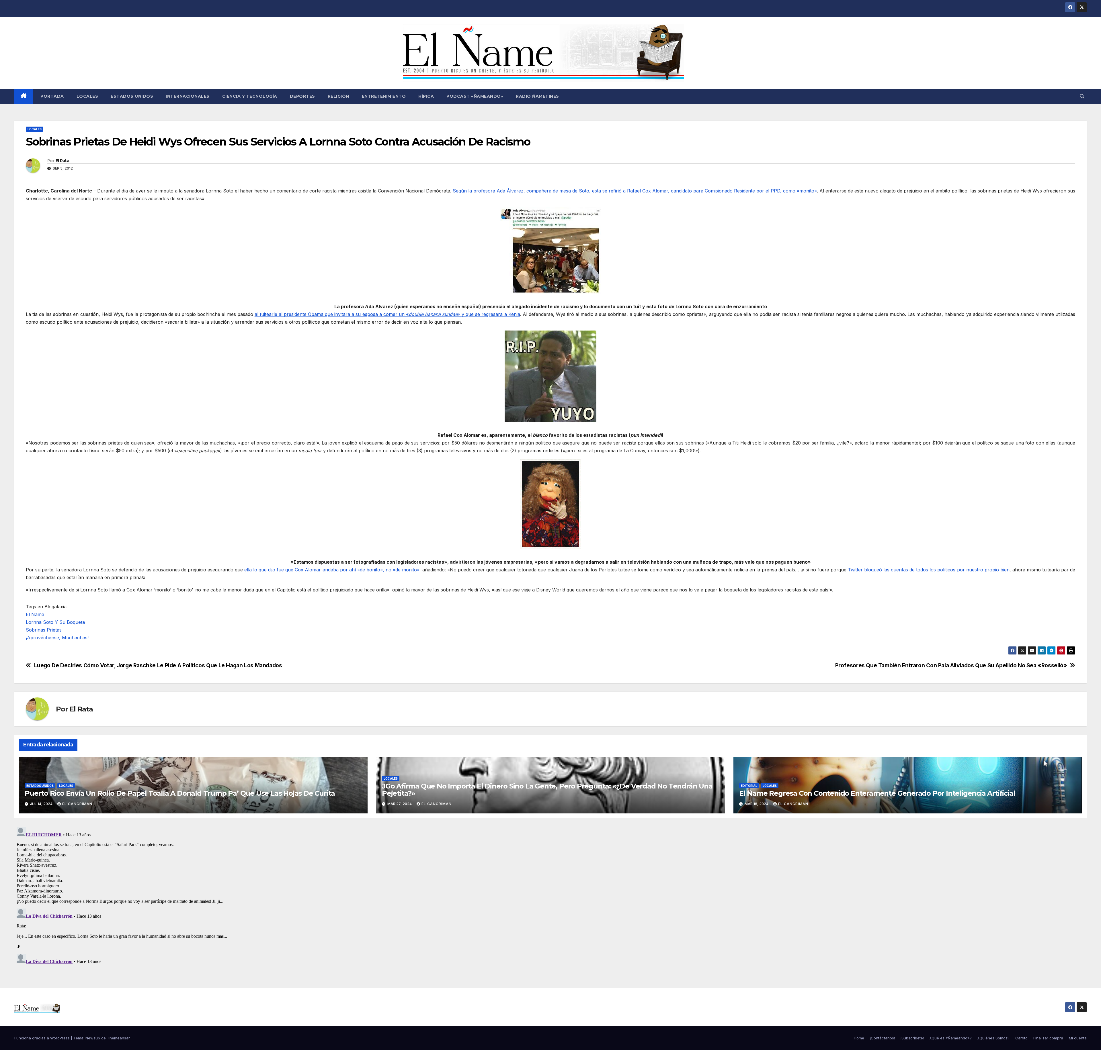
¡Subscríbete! (912, 1038)
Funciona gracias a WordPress (42, 1038)
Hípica (426, 96)
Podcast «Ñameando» (474, 96)
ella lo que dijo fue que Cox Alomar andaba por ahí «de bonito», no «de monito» (331, 570)
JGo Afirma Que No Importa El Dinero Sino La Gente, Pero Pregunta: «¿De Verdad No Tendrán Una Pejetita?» (547, 789)
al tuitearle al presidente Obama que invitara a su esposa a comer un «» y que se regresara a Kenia (387, 314)
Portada (51, 96)
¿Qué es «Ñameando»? (951, 1038)
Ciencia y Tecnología (249, 96)
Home (859, 1038)
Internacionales (188, 96)
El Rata (62, 160)
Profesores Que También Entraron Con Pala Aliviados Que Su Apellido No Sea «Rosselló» (951, 665)
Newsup (92, 1038)
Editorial (749, 785)
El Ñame (35, 614)
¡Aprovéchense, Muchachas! (57, 637)
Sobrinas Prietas (44, 630)
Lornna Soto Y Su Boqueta (55, 622)
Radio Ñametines (537, 96)
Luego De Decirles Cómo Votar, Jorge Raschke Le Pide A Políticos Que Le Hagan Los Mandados (158, 665)
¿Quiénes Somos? (993, 1038)
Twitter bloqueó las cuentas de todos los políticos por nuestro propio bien (929, 570)
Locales (87, 96)
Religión (338, 96)
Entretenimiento (384, 96)
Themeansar (118, 1038)
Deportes (302, 96)
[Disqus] (550, 896)
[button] (1082, 96)
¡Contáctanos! (882, 1038)
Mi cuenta (1078, 1038)
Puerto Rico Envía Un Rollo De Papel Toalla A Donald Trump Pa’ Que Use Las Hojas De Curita (180, 793)
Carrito (1021, 1038)
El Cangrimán (77, 804)
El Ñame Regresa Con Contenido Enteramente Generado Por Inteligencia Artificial (877, 793)
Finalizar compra (1048, 1038)
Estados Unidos (132, 96)
